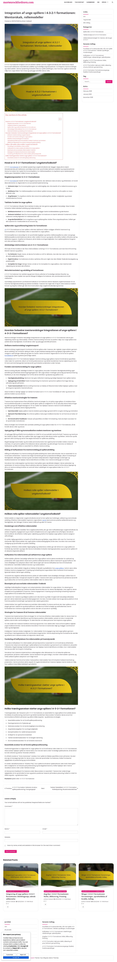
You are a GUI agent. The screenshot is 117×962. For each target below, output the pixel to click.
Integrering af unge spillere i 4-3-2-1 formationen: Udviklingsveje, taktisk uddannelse (20, 896)
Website (7, 837)
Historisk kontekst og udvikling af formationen (20, 131)
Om (98, 2)
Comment (9, 806)
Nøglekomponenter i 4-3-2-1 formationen (19, 123)
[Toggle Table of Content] (59, 119)
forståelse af (9, 356)
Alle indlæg (68, 2)
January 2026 (87, 94)
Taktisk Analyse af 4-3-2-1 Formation (94, 35)
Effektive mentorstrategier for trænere (18, 138)
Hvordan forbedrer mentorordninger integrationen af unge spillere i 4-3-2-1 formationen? (33, 133)
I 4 (5, 230)
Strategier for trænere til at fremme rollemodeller (21, 152)
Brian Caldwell (27, 21)
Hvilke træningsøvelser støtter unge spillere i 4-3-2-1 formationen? (26, 156)
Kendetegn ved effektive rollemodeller (18, 146)
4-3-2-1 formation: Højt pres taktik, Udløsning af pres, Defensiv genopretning (97, 66)
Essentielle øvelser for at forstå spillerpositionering (21, 158)
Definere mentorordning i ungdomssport (19, 135)
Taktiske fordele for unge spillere (17, 125)
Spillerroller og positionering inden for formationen (22, 127)
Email (45, 829)
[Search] (112, 2)
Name (7, 829)
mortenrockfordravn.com (18, 2)
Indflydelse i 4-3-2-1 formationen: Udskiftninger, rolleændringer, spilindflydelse (96, 56)
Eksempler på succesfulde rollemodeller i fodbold (21, 150)
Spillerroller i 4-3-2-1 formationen (23, 779)
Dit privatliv (8, 930)
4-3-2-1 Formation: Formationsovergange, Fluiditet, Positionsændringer (96, 71)
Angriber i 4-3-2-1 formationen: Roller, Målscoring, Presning (94, 61)
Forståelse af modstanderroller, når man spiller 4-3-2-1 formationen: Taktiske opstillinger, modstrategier (97, 50)
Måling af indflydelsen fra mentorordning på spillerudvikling (24, 142)
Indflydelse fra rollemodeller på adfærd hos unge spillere (24, 148)
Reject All (23, 955)
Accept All (16, 957)
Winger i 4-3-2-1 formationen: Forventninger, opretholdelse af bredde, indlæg (94, 896)
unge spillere (59, 568)
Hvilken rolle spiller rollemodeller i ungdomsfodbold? (22, 144)
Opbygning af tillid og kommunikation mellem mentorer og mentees (26, 140)
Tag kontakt (79, 2)
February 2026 (87, 91)
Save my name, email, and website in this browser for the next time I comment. (33, 845)
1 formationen (14, 167)
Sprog (104, 2)
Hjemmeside (91, 2)
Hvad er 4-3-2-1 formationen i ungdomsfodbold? (21, 121)
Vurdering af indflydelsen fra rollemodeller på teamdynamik (24, 154)
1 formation (13, 181)
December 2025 (88, 97)
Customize (9, 955)
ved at (44, 520)
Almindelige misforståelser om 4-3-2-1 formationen (22, 129)
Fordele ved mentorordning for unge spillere (20, 137)
